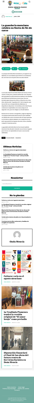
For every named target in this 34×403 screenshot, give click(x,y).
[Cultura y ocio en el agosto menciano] (17, 261)
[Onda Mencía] (3, 16)
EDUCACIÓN (6, 59)
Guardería (18, 138)
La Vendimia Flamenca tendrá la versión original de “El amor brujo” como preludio (16, 155)
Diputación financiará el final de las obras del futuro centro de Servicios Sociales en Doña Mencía (17, 161)
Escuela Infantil (10, 138)
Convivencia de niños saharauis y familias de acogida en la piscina (15, 222)
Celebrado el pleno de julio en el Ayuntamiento (13, 167)
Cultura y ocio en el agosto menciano (14, 150)
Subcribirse (17, 188)
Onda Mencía (8, 16)
